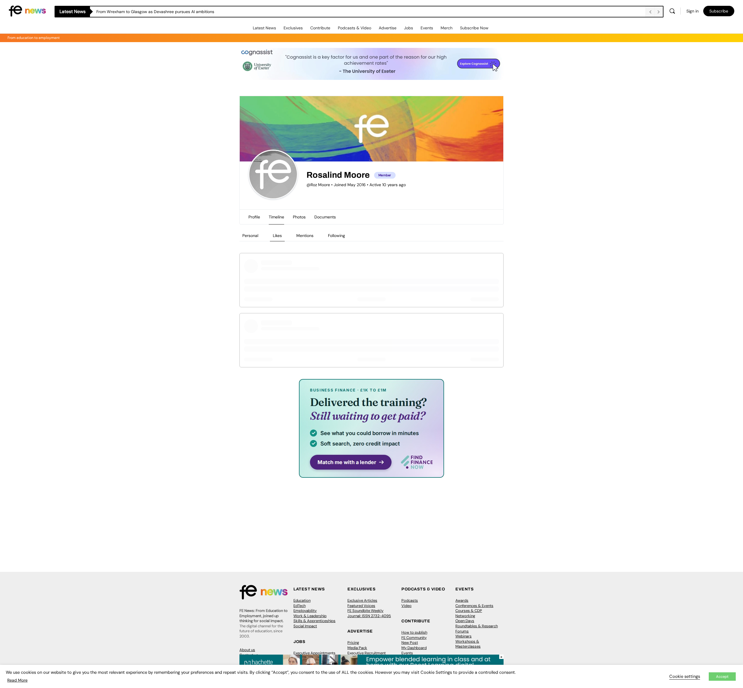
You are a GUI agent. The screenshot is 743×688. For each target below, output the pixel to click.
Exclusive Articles (362, 600)
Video (406, 605)
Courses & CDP (468, 610)
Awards (461, 600)
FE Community (414, 637)
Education (302, 600)
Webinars (463, 636)
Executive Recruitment (366, 653)
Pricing (353, 642)
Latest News (264, 27)
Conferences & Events (474, 605)
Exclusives (293, 27)
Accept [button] (722, 676)
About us (247, 649)
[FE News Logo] (27, 11)
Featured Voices (361, 605)
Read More (17, 680)
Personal (250, 235)
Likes (277, 235)
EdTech (299, 605)
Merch (446, 27)
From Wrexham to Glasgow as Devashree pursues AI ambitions (155, 11)
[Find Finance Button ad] (371, 474)
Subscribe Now (474, 27)
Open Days (464, 620)
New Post (409, 642)
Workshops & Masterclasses (468, 644)
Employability (305, 610)
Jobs (408, 27)
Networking (465, 615)
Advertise (387, 27)
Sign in (692, 11)
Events (427, 27)
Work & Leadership (310, 615)
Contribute (320, 27)
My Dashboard (414, 647)
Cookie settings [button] (684, 676)
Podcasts (409, 600)
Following (336, 235)
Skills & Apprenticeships (314, 620)
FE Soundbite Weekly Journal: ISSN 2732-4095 (369, 613)
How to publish (414, 632)
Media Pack (357, 647)
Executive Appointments (314, 653)
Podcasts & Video (354, 27)
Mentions (304, 235)
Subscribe (718, 11)
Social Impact (305, 626)
